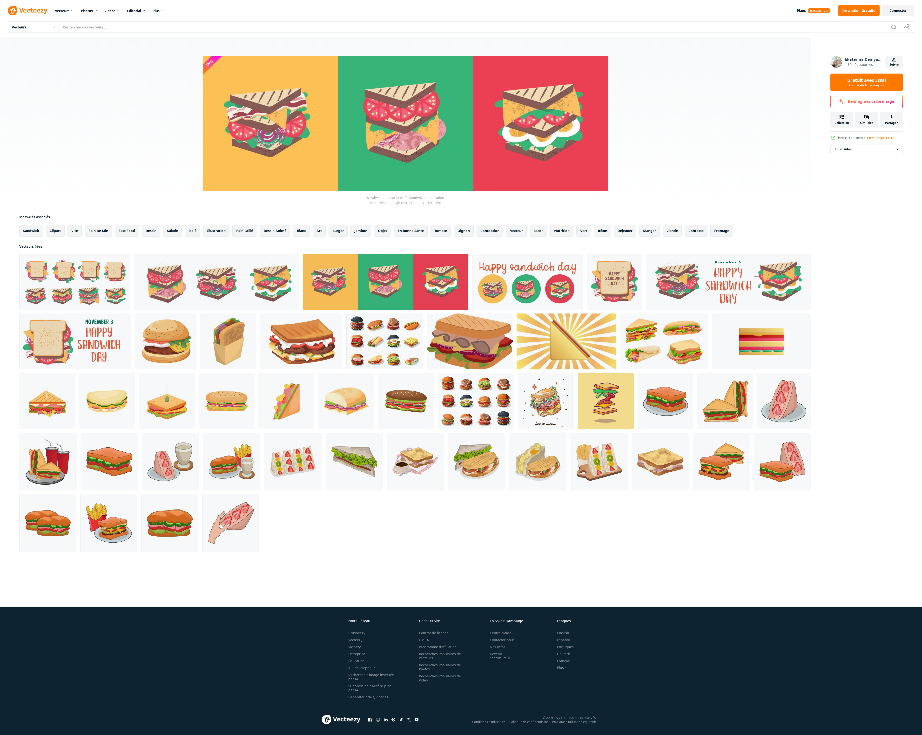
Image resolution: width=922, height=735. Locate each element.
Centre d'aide (500, 633)
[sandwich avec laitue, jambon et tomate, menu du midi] (546, 401)
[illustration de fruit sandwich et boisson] (170, 461)
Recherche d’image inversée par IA (371, 677)
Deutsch (563, 654)
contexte (696, 230)
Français (564, 661)
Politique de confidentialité (528, 721)
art (319, 230)
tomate (440, 230)
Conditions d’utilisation (488, 721)
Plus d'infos (843, 149)
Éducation (356, 661)
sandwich (31, 230)
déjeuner (625, 230)
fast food (127, 230)
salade (172, 230)
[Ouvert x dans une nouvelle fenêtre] (409, 719)
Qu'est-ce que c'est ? (880, 138)
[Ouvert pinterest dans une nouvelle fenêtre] (393, 719)
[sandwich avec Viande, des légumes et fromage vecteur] (165, 341)
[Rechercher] (894, 27)
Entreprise (356, 654)
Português (565, 647)
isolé (192, 230)
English (563, 633)
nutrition (562, 230)
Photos (87, 10)
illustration (216, 230)
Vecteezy (355, 640)
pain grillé (244, 230)
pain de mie (98, 230)
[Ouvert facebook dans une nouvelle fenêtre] (370, 719)
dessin (151, 230)
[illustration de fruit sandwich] (784, 401)
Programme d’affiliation (438, 647)
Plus (156, 10)
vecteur (516, 230)
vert (583, 230)
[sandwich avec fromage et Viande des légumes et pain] (301, 341)
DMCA (424, 640)
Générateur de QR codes (368, 697)
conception (489, 230)
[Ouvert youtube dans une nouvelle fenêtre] (416, 719)
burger (338, 230)
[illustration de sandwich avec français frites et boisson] (231, 461)
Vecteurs (62, 10)
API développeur (361, 668)
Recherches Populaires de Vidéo (440, 678)
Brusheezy (356, 633)
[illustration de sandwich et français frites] (108, 523)
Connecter (898, 10)
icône (602, 230)
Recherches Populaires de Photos (440, 667)
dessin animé (275, 230)
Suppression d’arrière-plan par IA (369, 688)
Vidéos (109, 10)
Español (563, 640)
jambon (360, 230)
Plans (801, 10)
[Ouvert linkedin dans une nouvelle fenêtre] (386, 719)
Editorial (134, 10)
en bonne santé (411, 230)
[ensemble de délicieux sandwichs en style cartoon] (664, 341)
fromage (721, 230)
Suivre (894, 64)
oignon (464, 230)
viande (672, 230)
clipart (55, 230)
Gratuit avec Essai (866, 82)
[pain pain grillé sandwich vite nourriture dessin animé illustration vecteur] (228, 341)
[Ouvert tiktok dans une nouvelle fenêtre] (401, 719)
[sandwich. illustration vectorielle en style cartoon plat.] (614, 282)
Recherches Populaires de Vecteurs (440, 656)
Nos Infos (497, 647)
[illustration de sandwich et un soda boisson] (48, 461)
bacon (538, 230)
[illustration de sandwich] (665, 401)
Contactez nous (502, 640)
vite (74, 230)
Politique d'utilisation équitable (574, 721)
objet (382, 230)
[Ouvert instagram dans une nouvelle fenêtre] (378, 719)
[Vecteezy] (27, 10)
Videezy (354, 647)
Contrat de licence (433, 633)
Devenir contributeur (500, 656)
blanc (301, 230)
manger (649, 230)
